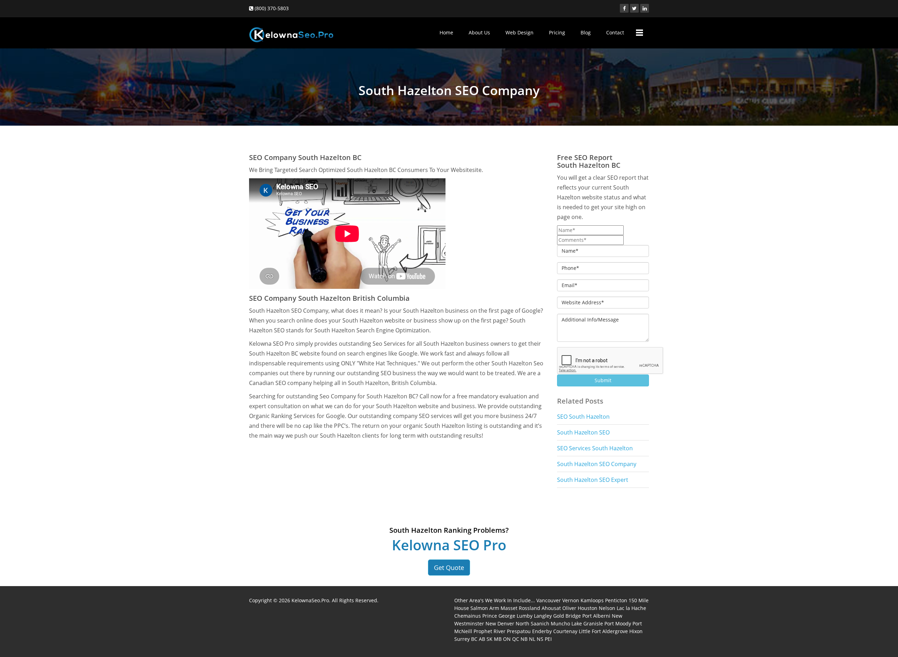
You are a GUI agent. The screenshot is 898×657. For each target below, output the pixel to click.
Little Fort (590, 631)
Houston (587, 608)
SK (489, 639)
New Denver (499, 623)
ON (507, 639)
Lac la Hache (631, 608)
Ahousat (551, 608)
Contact (615, 32)
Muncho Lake (566, 623)
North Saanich (532, 623)
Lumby (524, 615)
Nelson (607, 608)
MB (498, 639)
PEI (548, 639)
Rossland (529, 608)
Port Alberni (596, 615)
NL (532, 639)
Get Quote (449, 567)
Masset (509, 608)
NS (540, 639)
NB (524, 639)
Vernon (570, 600)
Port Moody (617, 623)
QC (515, 639)
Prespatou (519, 631)
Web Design (519, 32)
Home (446, 32)
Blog (586, 32)
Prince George (498, 615)
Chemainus (467, 615)
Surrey (462, 639)
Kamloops (592, 600)
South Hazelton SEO (583, 432)
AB (482, 639)
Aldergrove (615, 631)
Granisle (593, 623)
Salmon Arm (484, 608)
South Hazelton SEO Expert (592, 480)
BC (474, 639)
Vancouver (548, 600)
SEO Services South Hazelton (595, 448)
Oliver (569, 608)
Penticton (616, 600)
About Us (479, 32)
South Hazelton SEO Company (596, 464)
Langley (543, 615)
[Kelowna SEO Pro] (291, 31)
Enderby (542, 631)
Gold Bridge (567, 615)
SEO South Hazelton (583, 416)
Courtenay (565, 631)
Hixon (636, 631)
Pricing (557, 32)
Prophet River (489, 631)
